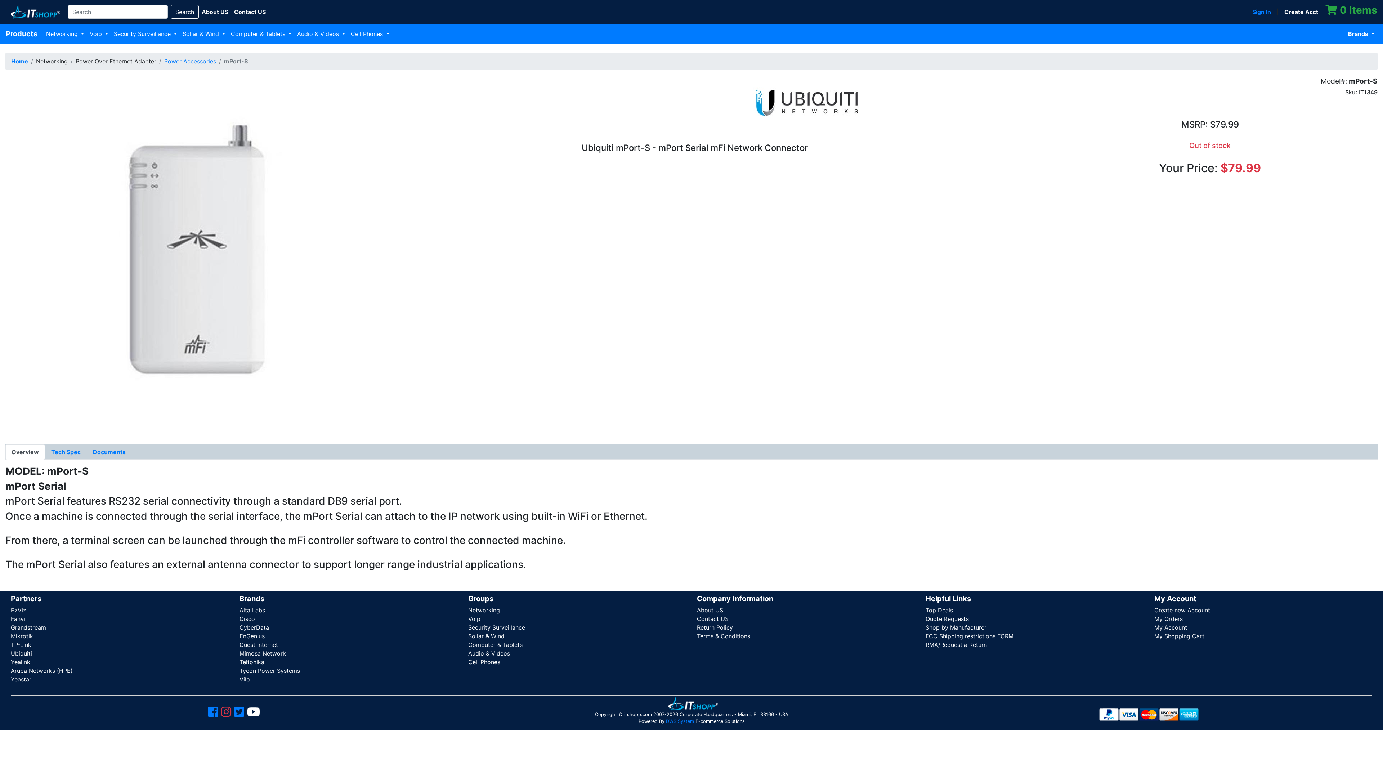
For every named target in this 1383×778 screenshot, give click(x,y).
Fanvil (19, 618)
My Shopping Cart (1179, 636)
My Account (1170, 627)
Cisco (247, 618)
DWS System (680, 721)
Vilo (245, 679)
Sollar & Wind (202, 33)
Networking (63, 33)
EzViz (18, 610)
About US (710, 610)
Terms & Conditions (723, 636)
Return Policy (715, 627)
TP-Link (21, 644)
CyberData (254, 627)
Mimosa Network (263, 653)
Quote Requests (947, 618)
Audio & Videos (319, 33)
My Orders (1168, 618)
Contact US (713, 618)
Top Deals (939, 610)
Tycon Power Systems (270, 670)
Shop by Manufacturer (956, 627)
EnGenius (252, 636)
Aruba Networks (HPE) (42, 670)
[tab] (25, 452)
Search (184, 11)
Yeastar (21, 679)
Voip (97, 33)
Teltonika (252, 662)
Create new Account (1182, 610)
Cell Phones (368, 33)
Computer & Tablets (259, 33)
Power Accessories (190, 61)
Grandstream (28, 627)
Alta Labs (252, 610)
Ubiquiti (21, 653)
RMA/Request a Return (956, 644)
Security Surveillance (143, 33)
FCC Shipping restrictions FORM (969, 636)
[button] (185, 255)
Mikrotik (22, 636)
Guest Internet (259, 644)
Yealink (20, 662)
